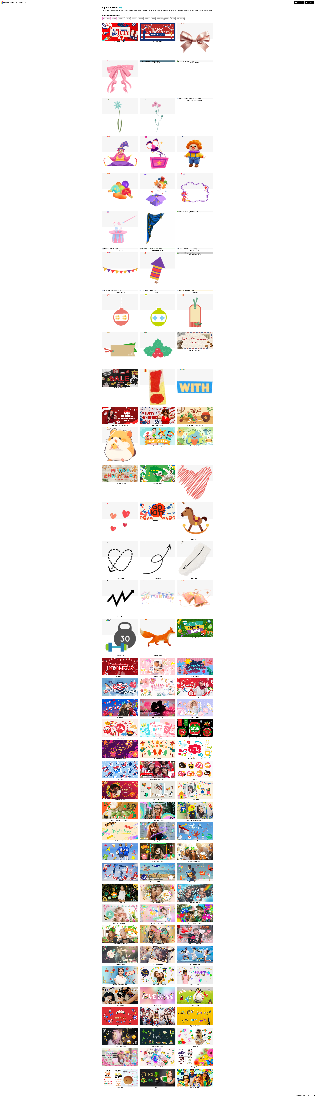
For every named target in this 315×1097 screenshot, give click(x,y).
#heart (134, 18)
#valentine (106, 18)
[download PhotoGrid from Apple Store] (310, 2)
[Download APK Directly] (299, 2)
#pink (166, 18)
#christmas (180, 18)
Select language (300, 1095)
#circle (147, 18)
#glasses (160, 18)
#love (114, 18)
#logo (128, 18)
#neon (173, 18)
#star (153, 18)
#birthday (121, 18)
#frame (141, 18)
